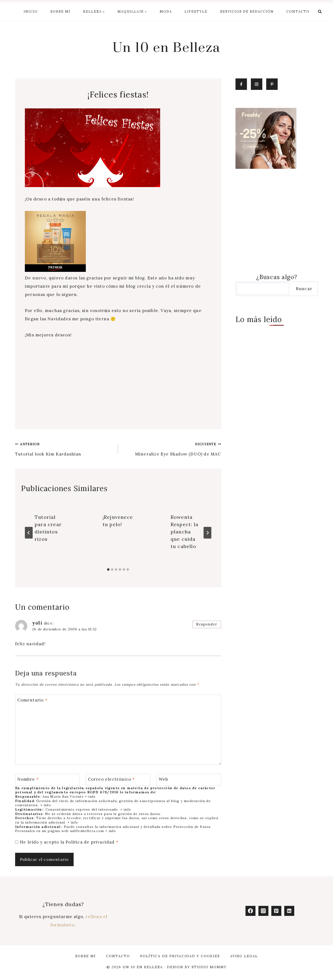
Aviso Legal (244, 956)
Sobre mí (60, 11)
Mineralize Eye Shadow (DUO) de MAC (178, 449)
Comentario (32, 700)
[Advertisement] (118, 381)
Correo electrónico (111, 779)
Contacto (298, 11)
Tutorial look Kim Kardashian (48, 449)
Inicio (31, 11)
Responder (206, 624)
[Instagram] (263, 911)
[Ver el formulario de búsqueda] (320, 12)
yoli (37, 623)
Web (163, 779)
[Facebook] (250, 911)
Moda (166, 11)
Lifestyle (196, 11)
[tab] (108, 569)
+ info (90, 796)
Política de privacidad (91, 842)
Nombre (28, 779)
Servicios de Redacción (247, 11)
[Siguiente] (207, 533)
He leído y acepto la (69, 842)
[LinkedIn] (289, 911)
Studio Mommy (209, 967)
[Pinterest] (276, 911)
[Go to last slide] (29, 533)
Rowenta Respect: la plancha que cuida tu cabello (184, 531)
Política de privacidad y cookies (180, 956)
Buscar (304, 288)
